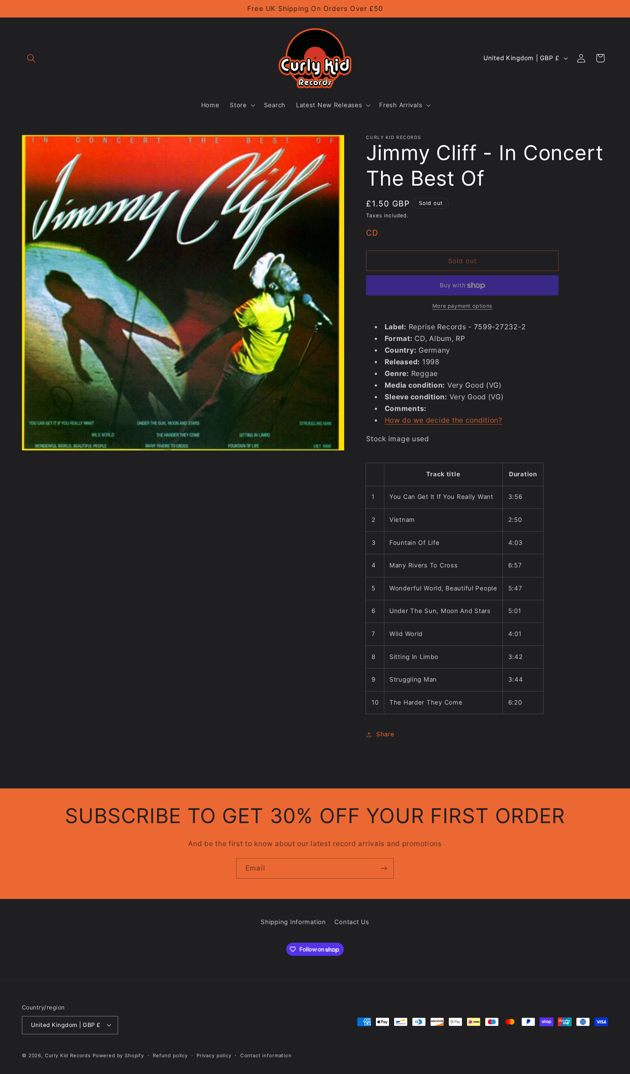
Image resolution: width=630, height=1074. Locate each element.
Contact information (266, 1055)
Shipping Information (293, 922)
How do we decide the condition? (443, 420)
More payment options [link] (462, 306)
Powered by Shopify (118, 1055)
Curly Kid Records (68, 1055)
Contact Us (351, 922)
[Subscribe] (383, 868)
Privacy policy (214, 1055)
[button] (31, 58)
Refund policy (170, 1055)
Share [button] (385, 734)
